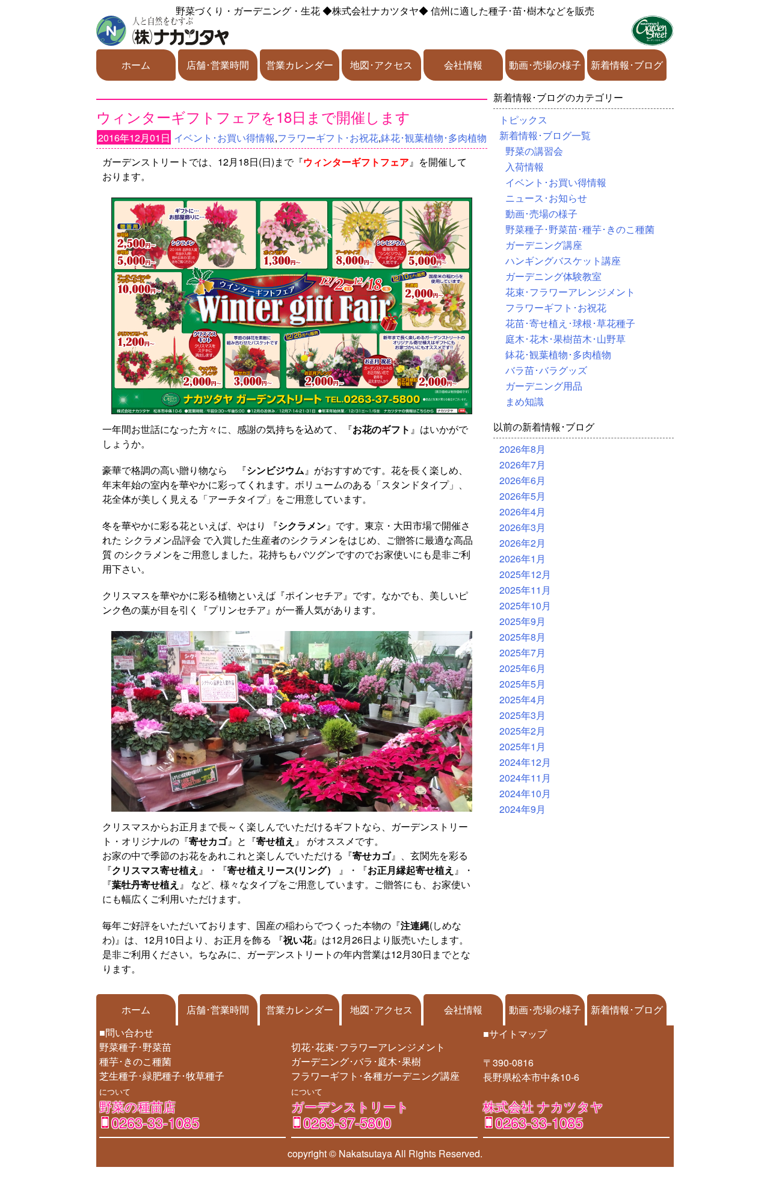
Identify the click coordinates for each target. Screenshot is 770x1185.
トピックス (523, 119)
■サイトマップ (515, 1033)
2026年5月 (522, 496)
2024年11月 (525, 778)
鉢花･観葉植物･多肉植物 (434, 138)
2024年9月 (522, 809)
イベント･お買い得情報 (224, 138)
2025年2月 (522, 731)
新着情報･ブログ (627, 65)
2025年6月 (522, 668)
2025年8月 (522, 637)
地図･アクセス (381, 65)
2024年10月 (525, 793)
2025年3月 (522, 715)
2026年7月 (522, 464)
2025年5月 (522, 684)
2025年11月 (525, 590)
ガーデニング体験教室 (553, 276)
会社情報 (463, 65)
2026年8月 (522, 449)
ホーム (136, 65)
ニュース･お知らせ (546, 198)
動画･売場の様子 (545, 65)
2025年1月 (522, 746)
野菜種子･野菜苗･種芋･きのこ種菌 (579, 229)
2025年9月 (522, 621)
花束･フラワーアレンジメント (570, 292)
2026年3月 (522, 527)
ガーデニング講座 (543, 245)
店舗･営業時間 (217, 65)
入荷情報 (524, 166)
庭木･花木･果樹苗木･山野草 (565, 339)
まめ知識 (524, 401)
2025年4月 (522, 699)
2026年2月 (522, 543)
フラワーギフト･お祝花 (327, 138)
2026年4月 (522, 511)
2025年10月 (525, 605)
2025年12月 (525, 574)
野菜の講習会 (534, 151)
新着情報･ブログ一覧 (545, 135)
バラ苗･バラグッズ (546, 370)
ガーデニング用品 (543, 386)
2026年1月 (522, 558)
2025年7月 (522, 652)
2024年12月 (525, 762)
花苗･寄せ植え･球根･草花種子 (570, 323)
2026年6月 (522, 480)
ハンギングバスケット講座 (563, 260)
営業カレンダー (299, 65)
